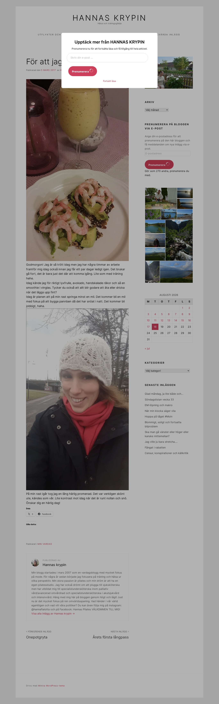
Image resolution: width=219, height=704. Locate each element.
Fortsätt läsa (109, 81)
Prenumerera (80, 71)
